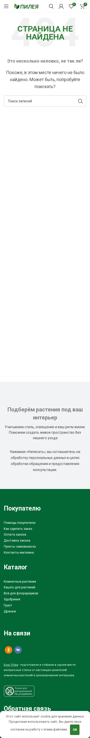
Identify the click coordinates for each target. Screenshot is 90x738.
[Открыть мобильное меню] (6, 6)
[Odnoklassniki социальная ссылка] (8, 650)
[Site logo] (26, 6)
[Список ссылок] (45, 523)
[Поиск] (51, 6)
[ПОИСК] (80, 101)
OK (75, 729)
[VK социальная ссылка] (18, 650)
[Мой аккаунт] (61, 6)
